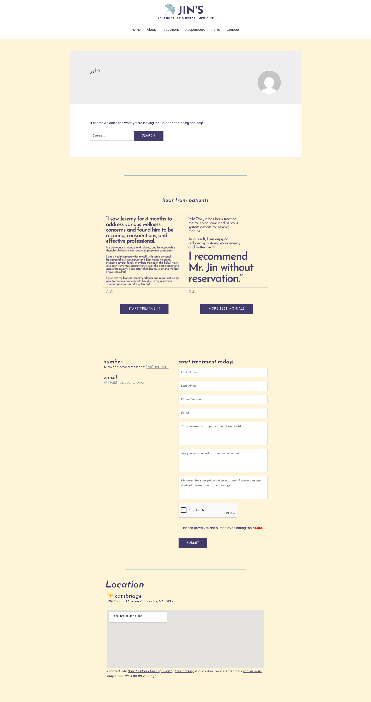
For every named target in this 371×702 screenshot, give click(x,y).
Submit (193, 543)
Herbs (215, 29)
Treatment (170, 29)
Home (136, 29)
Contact (233, 29)
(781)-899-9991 (157, 367)
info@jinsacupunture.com (127, 382)
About (151, 29)
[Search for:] (112, 135)
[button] (144, 309)
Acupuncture (195, 29)
